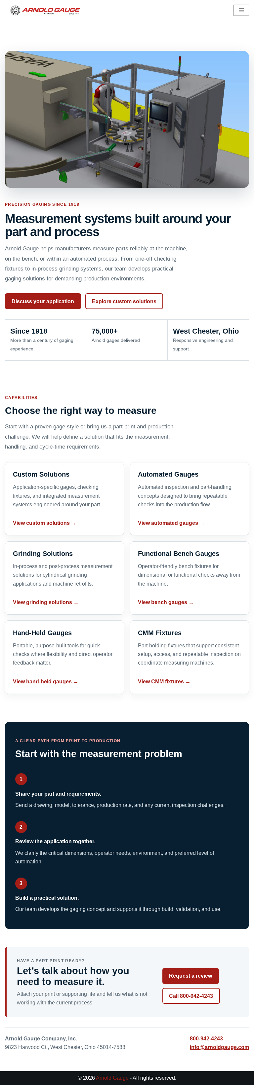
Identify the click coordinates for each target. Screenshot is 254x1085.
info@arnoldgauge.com (219, 1047)
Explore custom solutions (124, 301)
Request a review (190, 976)
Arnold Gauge (112, 1078)
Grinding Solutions (43, 553)
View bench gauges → (166, 602)
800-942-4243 (206, 1038)
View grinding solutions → (46, 602)
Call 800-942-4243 (191, 996)
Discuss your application (43, 301)
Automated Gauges (168, 474)
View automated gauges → (171, 523)
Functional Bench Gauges (178, 553)
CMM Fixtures (160, 632)
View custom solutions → (44, 523)
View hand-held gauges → (45, 681)
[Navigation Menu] (241, 10)
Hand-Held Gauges (42, 632)
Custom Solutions (41, 474)
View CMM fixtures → (164, 681)
